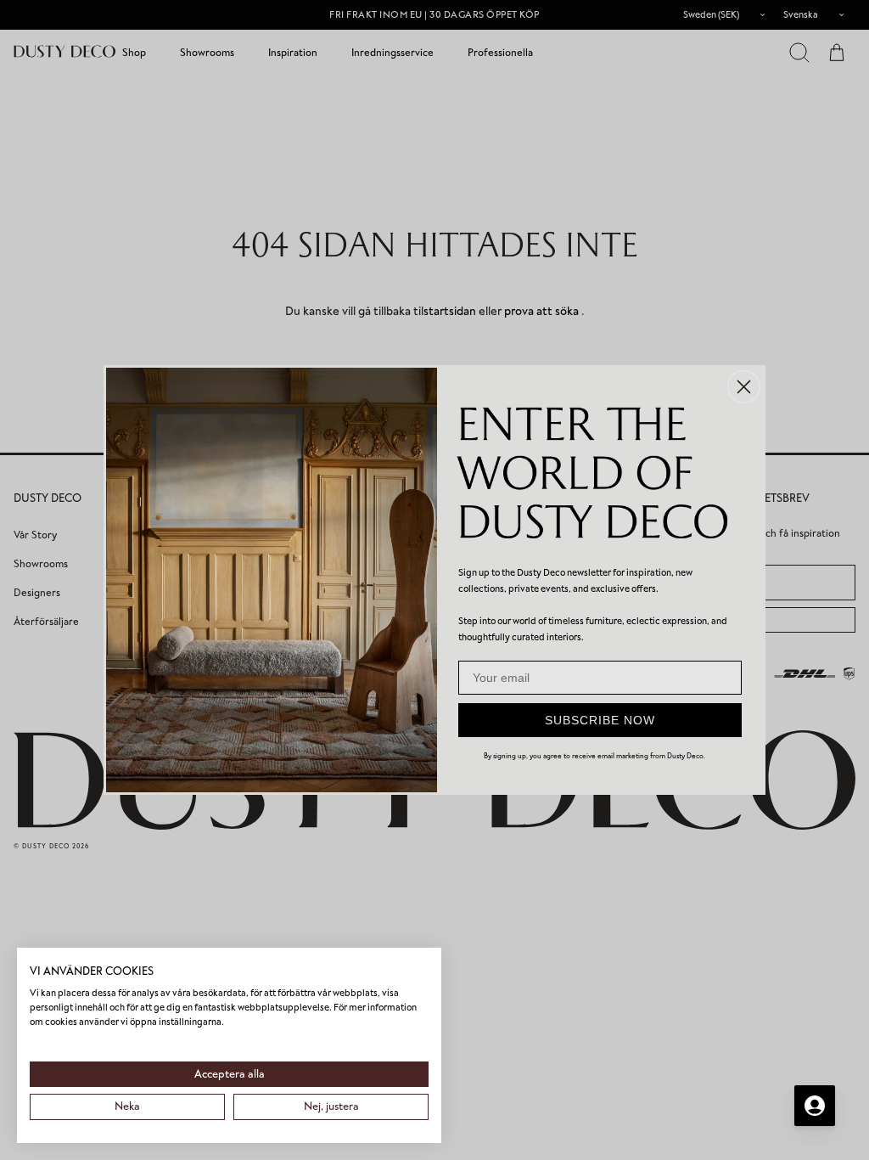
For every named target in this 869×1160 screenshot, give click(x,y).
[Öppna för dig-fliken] (814, 1105)
